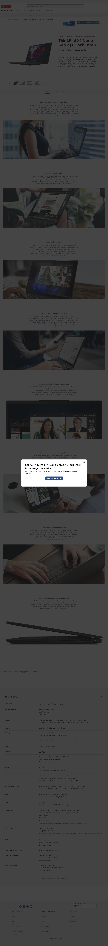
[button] (54, 478)
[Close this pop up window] (84, 462)
